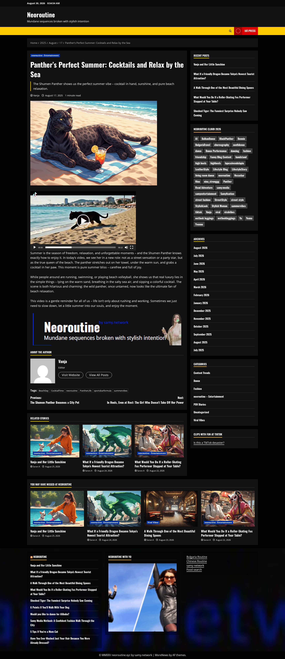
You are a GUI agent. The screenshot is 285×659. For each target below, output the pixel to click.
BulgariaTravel (202, 145)
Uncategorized (201, 412)
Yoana (249, 218)
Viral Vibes (199, 420)
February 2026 (201, 295)
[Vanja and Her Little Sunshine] (54, 441)
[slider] (80, 247)
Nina (197, 181)
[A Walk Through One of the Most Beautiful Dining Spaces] (171, 509)
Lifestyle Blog (220, 169)
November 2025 (202, 319)
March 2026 (200, 287)
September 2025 (203, 334)
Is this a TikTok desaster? (209, 443)
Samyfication (227, 194)
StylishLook (201, 206)
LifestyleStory (239, 169)
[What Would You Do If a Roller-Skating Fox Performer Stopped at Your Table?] (159, 441)
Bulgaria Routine (197, 557)
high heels (200, 163)
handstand (241, 157)
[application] (83, 221)
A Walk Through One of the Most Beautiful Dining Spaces (224, 88)
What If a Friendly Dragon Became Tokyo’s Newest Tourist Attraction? (103, 464)
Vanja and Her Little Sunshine (48, 462)
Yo (240, 218)
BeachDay (43, 390)
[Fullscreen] (131, 247)
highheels (215, 163)
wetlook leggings (204, 218)
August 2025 (200, 342)
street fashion (202, 200)
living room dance (204, 175)
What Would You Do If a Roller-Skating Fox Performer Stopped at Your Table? (158, 464)
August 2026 (200, 248)
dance (198, 151)
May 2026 (199, 271)
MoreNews (161, 655)
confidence (239, 145)
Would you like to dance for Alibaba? (49, 614)
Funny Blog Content (220, 157)
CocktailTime (57, 390)
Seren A (36, 466)
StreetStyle (221, 200)
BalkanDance (208, 139)
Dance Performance (216, 151)
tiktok (198, 212)
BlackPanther (226, 139)
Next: (145, 400)
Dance (197, 381)
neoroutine (71, 390)
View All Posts (99, 375)
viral (218, 212)
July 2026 (199, 256)
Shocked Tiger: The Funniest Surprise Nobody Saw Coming (61, 600)
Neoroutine (41, 14)
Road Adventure (204, 188)
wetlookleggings (226, 218)
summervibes (120, 390)
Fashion (198, 389)
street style (237, 200)
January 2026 (201, 303)
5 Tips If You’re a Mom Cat (44, 632)
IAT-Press (250, 31)
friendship (200, 157)
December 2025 (202, 311)
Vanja (36, 95)
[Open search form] (230, 31)
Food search (194, 569)
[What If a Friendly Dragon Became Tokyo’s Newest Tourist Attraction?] (107, 441)
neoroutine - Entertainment (45, 55)
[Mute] (126, 247)
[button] (83, 221)
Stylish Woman (219, 206)
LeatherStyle (202, 169)
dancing (235, 151)
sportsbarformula (102, 390)
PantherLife (85, 390)
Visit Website (71, 375)
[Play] (34, 247)
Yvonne (199, 224)
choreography (221, 145)
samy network (195, 565)
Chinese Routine (197, 561)
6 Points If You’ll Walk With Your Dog (49, 607)
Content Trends (202, 373)
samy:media (223, 188)
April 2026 (199, 279)
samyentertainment (205, 194)
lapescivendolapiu (234, 163)
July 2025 (199, 350)
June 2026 (199, 264)
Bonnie (241, 139)
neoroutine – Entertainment (209, 396)
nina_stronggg (211, 181)
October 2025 (201, 326)
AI (196, 139)
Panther (227, 181)
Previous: (54, 400)
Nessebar (239, 175)
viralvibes (229, 212)
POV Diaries (200, 404)
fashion (247, 151)
